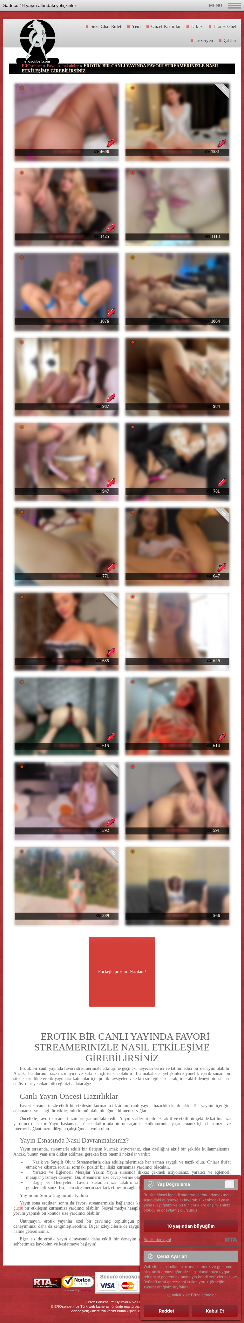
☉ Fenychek (177, 321)
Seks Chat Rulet (106, 26)
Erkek (197, 26)
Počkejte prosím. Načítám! (122, 971)
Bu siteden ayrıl (157, 1239)
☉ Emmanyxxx (177, 151)
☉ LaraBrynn (66, 151)
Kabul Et (215, 1310)
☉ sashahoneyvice (67, 236)
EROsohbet (32, 66)
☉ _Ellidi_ (177, 491)
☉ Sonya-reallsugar (66, 321)
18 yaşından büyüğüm (191, 1226)
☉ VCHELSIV (177, 660)
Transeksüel (225, 26)
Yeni (136, 26)
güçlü (18, 1208)
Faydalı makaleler (63, 66)
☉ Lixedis (177, 406)
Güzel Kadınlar (166, 26)
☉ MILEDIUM (177, 745)
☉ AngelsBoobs (66, 575)
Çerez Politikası (97, 1302)
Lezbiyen (204, 40)
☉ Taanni (66, 915)
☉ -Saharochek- (66, 406)
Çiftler (230, 40)
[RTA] (231, 1240)
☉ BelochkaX (67, 745)
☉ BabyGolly (177, 236)
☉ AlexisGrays (67, 830)
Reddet (166, 1310)
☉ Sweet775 (66, 491)
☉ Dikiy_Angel (66, 660)
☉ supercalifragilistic (177, 575)
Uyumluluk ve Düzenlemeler (137, 1302)
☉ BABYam (177, 830)
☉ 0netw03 (177, 915)
